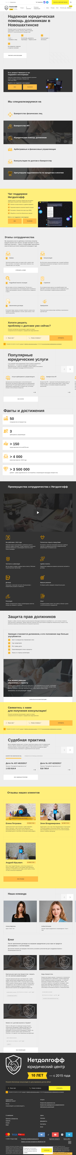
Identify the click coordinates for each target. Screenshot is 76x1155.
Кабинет (69, 8)
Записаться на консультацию (38, 699)
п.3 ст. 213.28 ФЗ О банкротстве (54, 1149)
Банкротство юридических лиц (47, 1102)
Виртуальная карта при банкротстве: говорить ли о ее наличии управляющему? (20, 975)
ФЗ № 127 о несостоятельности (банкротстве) (19, 32)
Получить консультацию (15, 55)
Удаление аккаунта (54, 1139)
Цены (47, 7)
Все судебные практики (20, 777)
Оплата (42, 1118)
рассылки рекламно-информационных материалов (52, 344)
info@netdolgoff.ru (10, 1106)
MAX (15, 87)
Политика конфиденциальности (30, 1139)
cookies (25, 1152)
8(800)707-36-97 (11, 1101)
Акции (7, 1124)
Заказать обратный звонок (60, 2)
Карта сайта (67, 1139)
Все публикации (20, 1050)
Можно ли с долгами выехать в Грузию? (18, 1023)
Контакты (62, 7)
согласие (21, 344)
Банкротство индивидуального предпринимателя (52, 1104)
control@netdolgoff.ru (19, 1106)
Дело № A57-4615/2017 (16, 763)
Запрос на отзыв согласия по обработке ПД (33, 1141)
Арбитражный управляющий (47, 1106)
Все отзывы (20, 879)
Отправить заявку (21, 270)
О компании (28, 8)
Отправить (61, 338)
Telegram (30, 87)
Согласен (46, 1150)
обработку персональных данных (30, 344)
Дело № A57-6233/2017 (50, 763)
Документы (43, 1121)
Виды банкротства (47, 974)
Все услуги (21, 399)
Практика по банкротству (12, 1118)
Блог (57, 7)
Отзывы (52, 7)
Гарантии (8, 1120)
